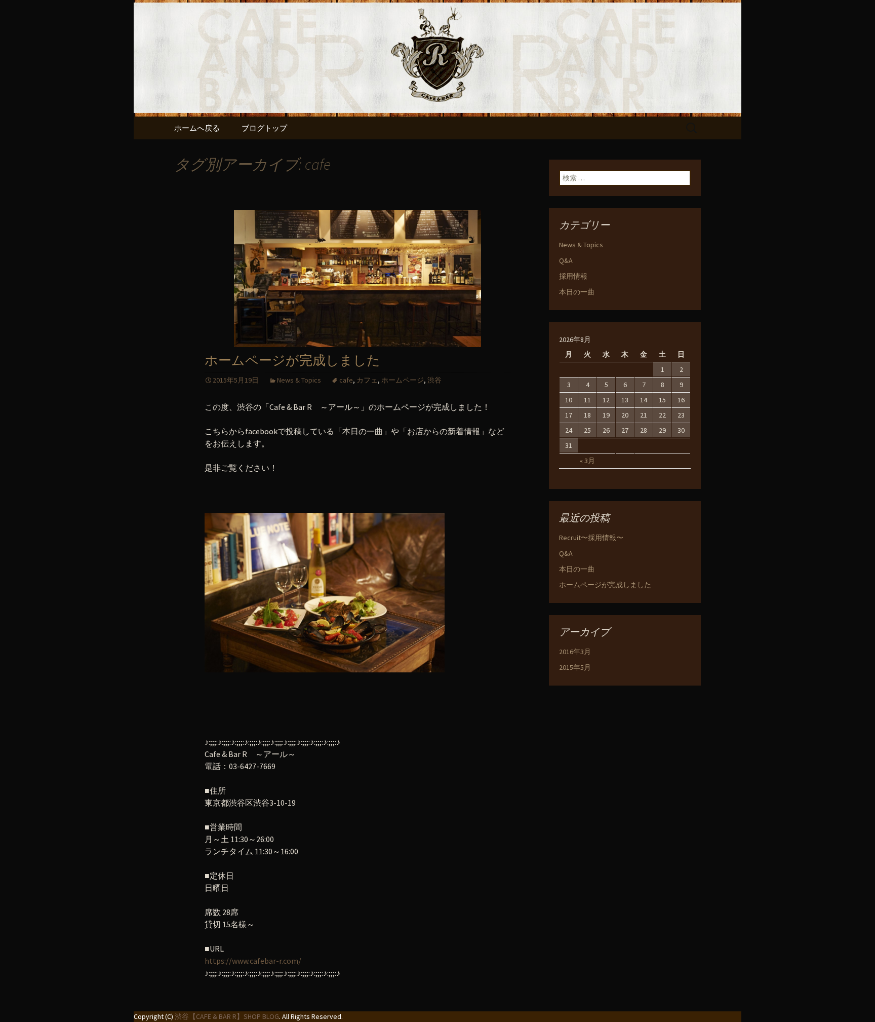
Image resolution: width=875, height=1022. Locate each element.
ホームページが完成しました (292, 360)
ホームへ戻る (197, 128)
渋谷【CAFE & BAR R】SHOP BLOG (227, 1016)
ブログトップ (264, 128)
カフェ (367, 380)
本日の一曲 (576, 291)
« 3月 (587, 460)
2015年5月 (575, 667)
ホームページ (402, 380)
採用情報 (573, 276)
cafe (346, 380)
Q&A (566, 260)
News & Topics (299, 380)
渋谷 (434, 380)
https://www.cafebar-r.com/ (253, 961)
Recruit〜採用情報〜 (591, 537)
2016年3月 (575, 651)
